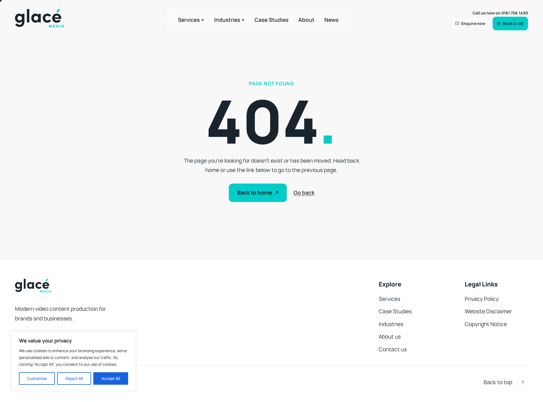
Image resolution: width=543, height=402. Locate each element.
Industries (227, 20)
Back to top (498, 382)
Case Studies (271, 20)
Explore (390, 284)
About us (390, 336)
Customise (37, 378)
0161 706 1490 (514, 13)
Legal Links (481, 284)
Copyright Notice (486, 324)
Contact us (393, 349)
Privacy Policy (482, 299)
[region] (73, 361)
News (331, 20)
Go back (304, 192)
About (306, 20)
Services (189, 20)
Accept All (111, 378)
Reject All (74, 378)
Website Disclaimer (488, 311)
